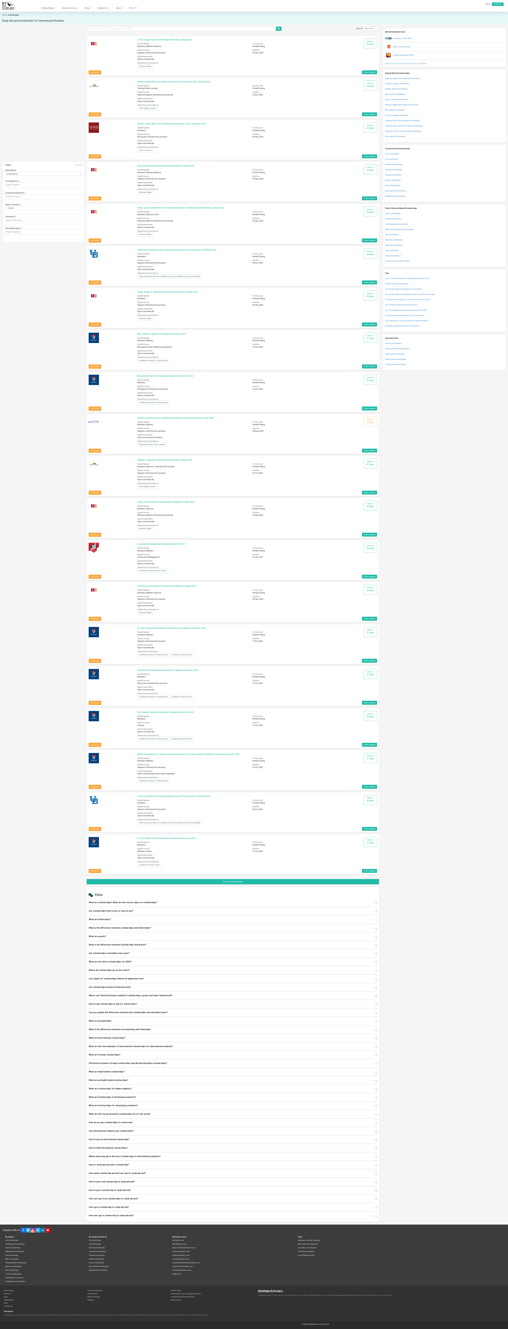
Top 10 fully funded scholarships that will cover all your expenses (410, 294)
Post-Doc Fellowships (13, 1274)
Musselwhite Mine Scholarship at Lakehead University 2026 (165, 376)
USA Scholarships (392, 154)
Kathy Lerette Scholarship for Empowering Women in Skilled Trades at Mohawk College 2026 (180, 208)
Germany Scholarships (393, 164)
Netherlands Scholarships (395, 196)
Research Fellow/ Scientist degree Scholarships (403, 131)
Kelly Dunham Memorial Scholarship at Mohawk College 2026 (165, 165)
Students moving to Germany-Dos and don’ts (402, 326)
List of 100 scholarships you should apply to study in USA (407, 278)
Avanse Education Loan (181, 1251)
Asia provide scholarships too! (397, 284)
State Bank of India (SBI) (402, 38)
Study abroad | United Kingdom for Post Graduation (404, 315)
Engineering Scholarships (14, 1251)
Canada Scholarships (393, 175)
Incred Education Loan (180, 1259)
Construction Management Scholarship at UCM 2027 (161, 544)
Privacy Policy (92, 1294)
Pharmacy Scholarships (394, 240)
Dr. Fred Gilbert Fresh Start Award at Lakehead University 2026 (166, 838)
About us (7, 1294)
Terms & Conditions (94, 1290)
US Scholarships (95, 1240)
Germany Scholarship (97, 1248)
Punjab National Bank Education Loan (186, 1263)
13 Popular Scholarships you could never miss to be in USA (407, 299)
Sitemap (90, 1300)
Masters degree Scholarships (396, 89)
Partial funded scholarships (395, 359)
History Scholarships (393, 256)
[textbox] (44, 184)
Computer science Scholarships (397, 261)
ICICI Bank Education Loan (181, 1270)
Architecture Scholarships (15, 1244)
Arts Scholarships (12, 1240)
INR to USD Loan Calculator (308, 1244)
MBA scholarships (12, 1259)
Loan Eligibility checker (306, 1255)
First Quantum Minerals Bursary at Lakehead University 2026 (165, 712)
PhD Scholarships (12, 1270)
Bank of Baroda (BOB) (401, 47)
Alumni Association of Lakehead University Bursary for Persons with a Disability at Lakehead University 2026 (188, 754)
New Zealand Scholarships (395, 191)
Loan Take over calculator (307, 1248)
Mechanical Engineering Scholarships (399, 229)
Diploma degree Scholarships (396, 99)
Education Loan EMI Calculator (309, 1240)
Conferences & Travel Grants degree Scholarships (404, 126)
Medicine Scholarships (394, 245)
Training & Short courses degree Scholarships (402, 121)
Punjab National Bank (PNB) (403, 55)
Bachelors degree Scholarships (397, 84)
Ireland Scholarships (393, 180)
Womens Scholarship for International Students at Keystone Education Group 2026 (175, 418)
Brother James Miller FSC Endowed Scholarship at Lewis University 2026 (171, 123)
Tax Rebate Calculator (306, 1251)
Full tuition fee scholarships (395, 364)
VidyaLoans (176, 1274)
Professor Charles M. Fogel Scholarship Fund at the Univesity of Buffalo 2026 (173, 796)
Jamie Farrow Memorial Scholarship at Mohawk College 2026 (165, 502)
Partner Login (176, 1290)
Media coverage (93, 1297)
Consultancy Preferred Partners (182, 1297)
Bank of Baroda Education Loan (183, 1248)
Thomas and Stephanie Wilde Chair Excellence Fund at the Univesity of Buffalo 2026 (176, 250)
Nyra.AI (133, 8)
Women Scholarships (393, 343)
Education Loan (178, 1240)
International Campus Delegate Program (186, 1294)
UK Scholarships (391, 159)
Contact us (8, 1306)
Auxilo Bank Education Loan (182, 1266)
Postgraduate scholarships (15, 1281)
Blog (6, 1297)
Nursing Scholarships (393, 219)
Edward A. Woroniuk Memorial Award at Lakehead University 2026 (167, 670)
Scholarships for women (14, 1278)
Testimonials (9, 1300)
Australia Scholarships (393, 170)
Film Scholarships (392, 235)
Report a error (176, 1300)
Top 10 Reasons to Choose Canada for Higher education (406, 321)
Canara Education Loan (180, 1255)
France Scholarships (393, 185)
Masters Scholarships (13, 1266)
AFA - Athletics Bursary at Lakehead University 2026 (161, 334)
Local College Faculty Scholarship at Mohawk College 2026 (164, 39)
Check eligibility (369, 72)
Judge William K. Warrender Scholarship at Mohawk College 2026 (167, 292)
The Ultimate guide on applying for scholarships (403, 289)
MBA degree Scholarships (395, 94)
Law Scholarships (392, 250)
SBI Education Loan (179, 1244)
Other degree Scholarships (395, 136)
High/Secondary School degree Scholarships (402, 78)
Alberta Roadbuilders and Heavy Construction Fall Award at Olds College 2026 (173, 81)
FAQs (6, 1303)
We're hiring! (8, 1290)
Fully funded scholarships (395, 354)
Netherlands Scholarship (98, 1270)
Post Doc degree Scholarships (396, 115)
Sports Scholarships (393, 213)
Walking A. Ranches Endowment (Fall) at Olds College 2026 (164, 460)
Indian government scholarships (397, 349)
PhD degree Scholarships (394, 110)
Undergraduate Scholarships (15, 1263)
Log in (487, 4)
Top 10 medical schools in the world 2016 (401, 305)
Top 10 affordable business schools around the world (405, 310)
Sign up (498, 4)
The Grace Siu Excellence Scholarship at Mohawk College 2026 (166, 586)
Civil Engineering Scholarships (396, 224)
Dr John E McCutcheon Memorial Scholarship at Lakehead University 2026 (171, 628)
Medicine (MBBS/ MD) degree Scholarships (401, 105)
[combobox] (43, 174)
